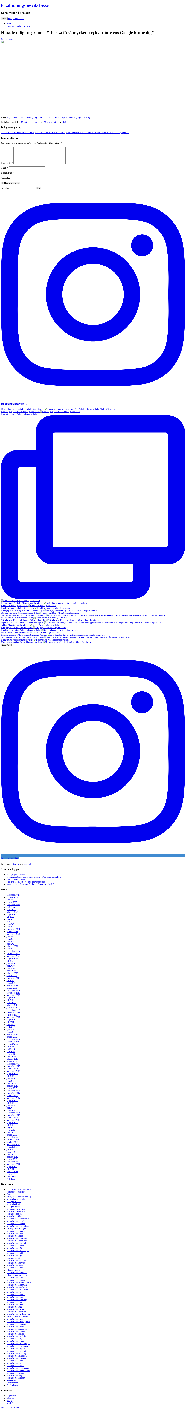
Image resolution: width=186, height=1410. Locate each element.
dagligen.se (11, 1395)
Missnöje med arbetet (16, 1223)
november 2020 (13, 953)
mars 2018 (11, 1002)
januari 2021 (12, 949)
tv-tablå (10, 1403)
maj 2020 (11, 966)
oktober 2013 (12, 1117)
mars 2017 (11, 1032)
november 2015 (13, 1066)
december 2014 (13, 1091)
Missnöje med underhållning (19, 1370)
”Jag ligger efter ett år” (16, 879)
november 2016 (13, 1042)
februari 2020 (12, 973)
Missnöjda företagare (16, 1211)
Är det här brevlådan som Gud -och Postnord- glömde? (30, 884)
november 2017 (13, 1012)
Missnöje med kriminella (17, 1290)
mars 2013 (11, 1132)
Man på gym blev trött (16, 874)
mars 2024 (11, 909)
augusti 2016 (12, 1044)
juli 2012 (10, 1149)
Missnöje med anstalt (16, 1221)
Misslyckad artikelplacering (18, 1199)
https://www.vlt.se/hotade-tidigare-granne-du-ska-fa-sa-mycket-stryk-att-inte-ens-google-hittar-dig (48, 117)
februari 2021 (12, 946)
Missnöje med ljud (14, 1302)
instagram (15, 864)
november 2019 (13, 978)
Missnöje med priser (15, 1334)
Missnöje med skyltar (16, 1348)
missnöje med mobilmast (17, 1316)
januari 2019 (12, 988)
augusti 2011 (12, 1166)
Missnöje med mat (14, 1307)
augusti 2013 (12, 1122)
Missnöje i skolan (14, 1214)
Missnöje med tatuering (17, 1356)
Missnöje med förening (16, 1260)
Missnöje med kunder (16, 1294)
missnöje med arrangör (16, 1228)
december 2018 (13, 990)
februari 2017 (12, 1034)
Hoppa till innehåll (16, 18)
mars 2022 (11, 924)
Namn (4, 168)
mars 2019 (11, 983)
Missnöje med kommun (17, 1285)
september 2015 (13, 1071)
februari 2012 (12, 1157)
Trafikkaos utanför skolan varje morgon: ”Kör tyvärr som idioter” (34, 877)
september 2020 (13, 956)
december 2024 (13, 904)
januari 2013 (12, 1135)
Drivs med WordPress (10, 1407)
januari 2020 (12, 975)
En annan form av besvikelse (19, 1189)
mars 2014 (11, 1110)
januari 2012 (12, 1159)
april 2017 (11, 1029)
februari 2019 (12, 985)
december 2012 (13, 1137)
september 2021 (13, 934)
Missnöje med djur (14, 1255)
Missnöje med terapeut (16, 1358)
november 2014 (13, 1093)
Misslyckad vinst (14, 1201)
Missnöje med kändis (16, 1280)
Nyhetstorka (12, 1380)
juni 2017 (11, 1024)
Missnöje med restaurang (17, 1346)
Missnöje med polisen (16, 1331)
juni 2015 (11, 1078)
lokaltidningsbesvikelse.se (25, 5)
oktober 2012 (12, 1142)
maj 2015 (11, 1081)
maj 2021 (11, 939)
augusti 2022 (12, 914)
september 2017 (13, 1017)
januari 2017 (12, 1037)
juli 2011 (10, 1169)
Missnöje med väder (15, 1373)
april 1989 (11, 1179)
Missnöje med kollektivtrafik (19, 1282)
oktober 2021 (12, 931)
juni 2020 (11, 963)
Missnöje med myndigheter (18, 1321)
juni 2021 (11, 936)
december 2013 (13, 1113)
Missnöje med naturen (16, 1326)
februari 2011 (12, 1171)
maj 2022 (11, 919)
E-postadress (7, 173)
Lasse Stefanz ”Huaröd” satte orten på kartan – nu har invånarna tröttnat (33, 132)
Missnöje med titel (14, 1363)
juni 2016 (11, 1049)
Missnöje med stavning (16, 1353)
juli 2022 (10, 917)
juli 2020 (10, 961)
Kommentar (7, 163)
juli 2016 (10, 1046)
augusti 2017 (12, 1020)
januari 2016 (12, 1061)
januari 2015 (12, 1088)
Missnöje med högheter (17, 1272)
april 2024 (11, 907)
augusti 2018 (12, 997)
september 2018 (13, 995)
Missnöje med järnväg (16, 1277)
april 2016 (11, 1054)
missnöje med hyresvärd (17, 1275)
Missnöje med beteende (17, 1243)
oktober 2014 (12, 1095)
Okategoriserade (14, 1383)
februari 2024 (12, 912)
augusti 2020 (12, 958)
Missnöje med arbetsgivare (18, 1226)
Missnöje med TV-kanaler (18, 1368)
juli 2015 (10, 1076)
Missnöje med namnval (16, 1324)
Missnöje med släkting (16, 1351)
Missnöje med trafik (15, 1365)
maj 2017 (11, 1027)
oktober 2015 (12, 1068)
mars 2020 (11, 971)
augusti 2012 (12, 1147)
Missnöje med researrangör (18, 1343)
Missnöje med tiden (15, 1361)
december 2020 (13, 951)
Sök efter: (5, 188)
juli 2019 (10, 980)
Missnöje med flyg (14, 1258)
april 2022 (11, 922)
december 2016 (13, 1039)
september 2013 (13, 1120)
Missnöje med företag (16, 1263)
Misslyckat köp (13, 1206)
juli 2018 (10, 1000)
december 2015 (13, 1064)
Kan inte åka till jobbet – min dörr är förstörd (26, 882)
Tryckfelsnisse (13, 1385)
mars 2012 (11, 1154)
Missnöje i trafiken (14, 1216)
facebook (27, 864)
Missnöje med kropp (15, 1292)
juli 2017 (10, 1022)
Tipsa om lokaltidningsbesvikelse (21, 26)
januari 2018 (12, 1007)
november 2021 (13, 929)
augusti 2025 (12, 897)
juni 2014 (11, 1105)
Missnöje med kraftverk (17, 1287)
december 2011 (13, 1162)
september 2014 (13, 1098)
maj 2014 (11, 1108)
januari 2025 (12, 902)
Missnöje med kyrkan (16, 1297)
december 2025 (13, 895)
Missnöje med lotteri (15, 1304)
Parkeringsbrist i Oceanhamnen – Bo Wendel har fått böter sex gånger (97, 132)
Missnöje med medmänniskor (19, 1314)
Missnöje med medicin (16, 1312)
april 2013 (11, 1130)
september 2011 (13, 1164)
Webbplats (5, 178)
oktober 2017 (12, 1015)
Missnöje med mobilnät (17, 1319)
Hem (9, 23)
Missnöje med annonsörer (18, 1219)
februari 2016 (12, 1059)
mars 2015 (11, 1083)
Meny (4, 19)
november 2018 (13, 993)
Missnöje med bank (15, 1233)
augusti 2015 (12, 1073)
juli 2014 (10, 1103)
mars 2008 (11, 1176)
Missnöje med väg (14, 1375)
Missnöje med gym (15, 1267)
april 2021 (11, 941)
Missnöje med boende (16, 1245)
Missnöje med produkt (16, 1336)
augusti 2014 (12, 1100)
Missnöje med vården (16, 1378)
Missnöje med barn (15, 1236)
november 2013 (13, 1115)
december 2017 (13, 1010)
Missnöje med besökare (17, 1241)
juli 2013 (10, 1125)
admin (64, 122)
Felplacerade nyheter (15, 1192)
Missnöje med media (15, 1309)
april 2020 (11, 968)
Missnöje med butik (15, 1253)
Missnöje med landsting (17, 1299)
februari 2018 (12, 1005)
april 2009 (11, 1174)
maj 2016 (11, 1051)
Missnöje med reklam (16, 1341)
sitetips (9, 1400)
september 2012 (13, 1144)
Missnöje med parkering (17, 1329)
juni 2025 (11, 900)
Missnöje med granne (30, 122)
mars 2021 (11, 944)
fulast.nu (10, 1398)
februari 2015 (12, 1086)
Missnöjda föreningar (16, 1209)
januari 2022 (12, 926)
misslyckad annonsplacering (19, 1196)
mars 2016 (11, 1056)
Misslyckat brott (13, 1204)
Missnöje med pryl (14, 1339)
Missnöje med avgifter (16, 1231)
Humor (10, 1194)
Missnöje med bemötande (17, 1238)
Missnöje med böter (15, 1248)
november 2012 (13, 1140)
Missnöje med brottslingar (18, 1250)
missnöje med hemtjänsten (18, 1270)
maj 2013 (11, 1127)
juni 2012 (11, 1152)
